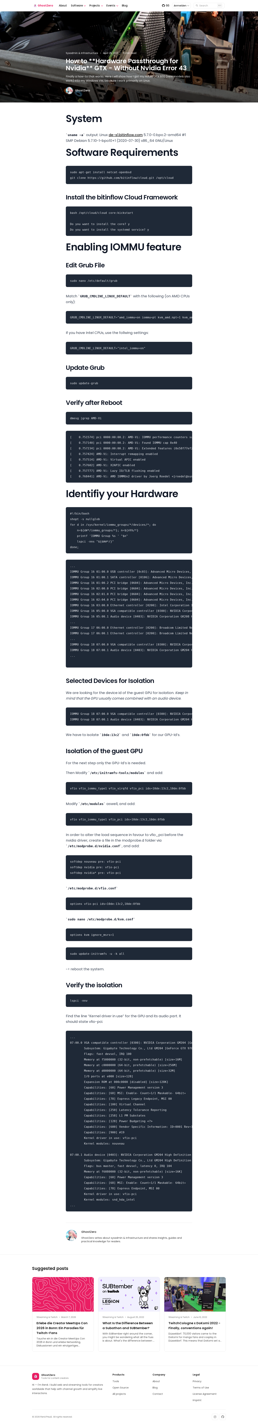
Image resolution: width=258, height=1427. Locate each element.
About (63, 5)
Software (77, 5)
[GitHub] (223, 1417)
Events (110, 5)
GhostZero (45, 6)
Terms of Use (201, 1387)
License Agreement (205, 1394)
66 (167, 6)
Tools (116, 1381)
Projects (94, 5)
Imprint (197, 1400)
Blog (125, 5)
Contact (158, 1394)
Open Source (121, 1387)
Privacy (197, 1381)
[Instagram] (215, 1417)
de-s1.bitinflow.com (126, 134)
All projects (119, 1394)
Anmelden (180, 5)
